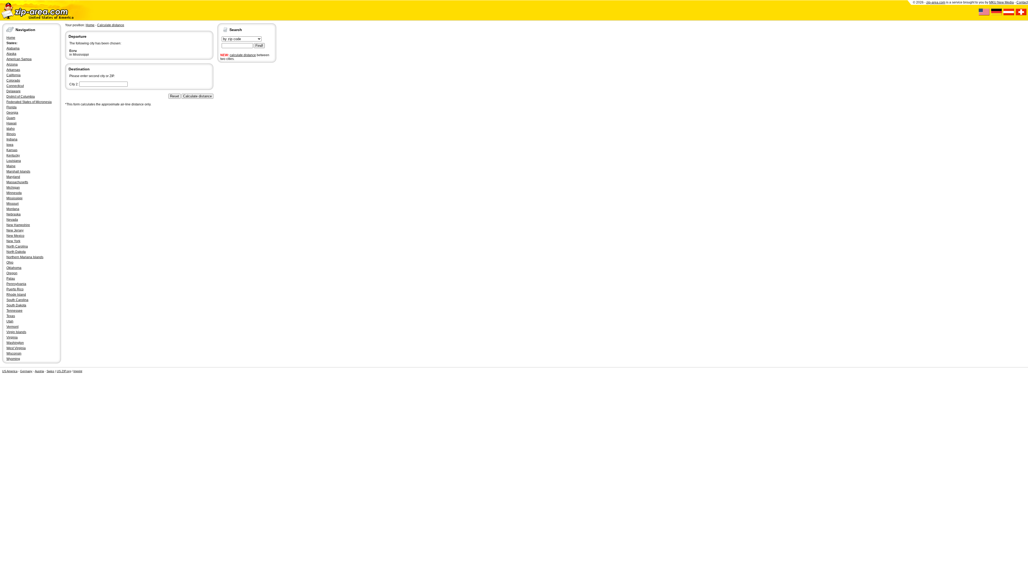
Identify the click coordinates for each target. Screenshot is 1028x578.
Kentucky (13, 155)
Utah (9, 321)
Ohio (9, 262)
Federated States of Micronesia (29, 102)
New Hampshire (18, 225)
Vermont (12, 327)
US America (9, 371)
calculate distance (243, 55)
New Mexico (15, 236)
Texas (10, 316)
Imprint (77, 371)
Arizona (12, 64)
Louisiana (13, 161)
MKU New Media (1001, 2)
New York (13, 241)
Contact (1022, 2)
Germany (26, 371)
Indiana (11, 139)
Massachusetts (17, 182)
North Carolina (17, 246)
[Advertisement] (238, 146)
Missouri (12, 204)
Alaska (11, 54)
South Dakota (16, 305)
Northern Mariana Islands (24, 257)
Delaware (13, 91)
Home (10, 38)
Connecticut (15, 86)
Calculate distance (110, 25)
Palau (10, 278)
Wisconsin (13, 353)
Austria (39, 371)
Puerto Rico (15, 289)
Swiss (50, 371)
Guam (10, 118)
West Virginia (16, 348)
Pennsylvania (16, 284)
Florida (11, 107)
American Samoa (19, 59)
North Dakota (16, 252)
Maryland (13, 177)
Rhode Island (16, 294)
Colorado (13, 80)
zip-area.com (935, 2)
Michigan (13, 187)
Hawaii (11, 123)
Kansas (11, 150)
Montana (12, 209)
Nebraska (13, 214)
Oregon (11, 273)
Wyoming (13, 359)
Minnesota (14, 193)
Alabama (13, 48)
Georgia (12, 113)
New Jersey (15, 230)
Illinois (11, 134)
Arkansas (13, 70)
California (13, 75)
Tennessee (14, 311)
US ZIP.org (64, 371)
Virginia (12, 337)
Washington (15, 343)
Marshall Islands (18, 171)
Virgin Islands (16, 332)
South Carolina (17, 300)
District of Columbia (20, 96)
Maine (11, 166)
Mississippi (14, 198)
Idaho (10, 129)
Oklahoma (13, 268)
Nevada (12, 220)
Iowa (9, 145)
